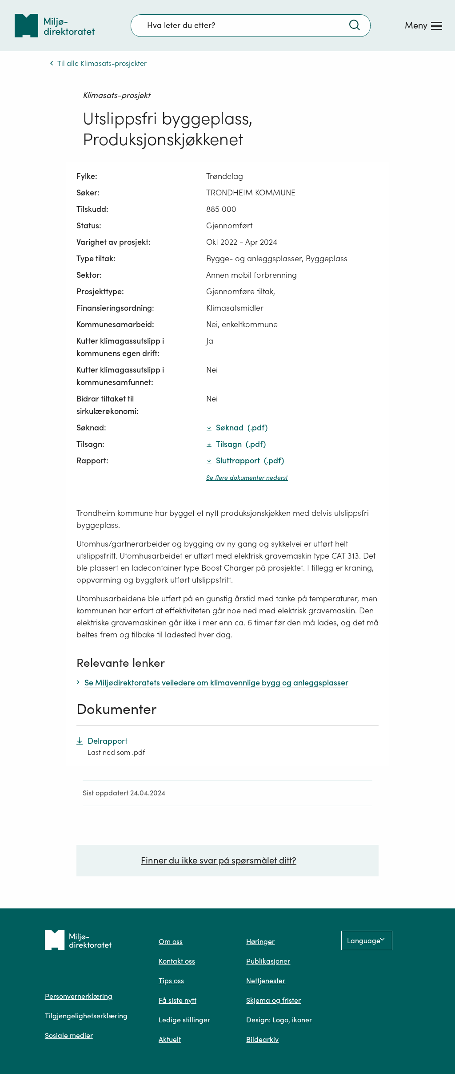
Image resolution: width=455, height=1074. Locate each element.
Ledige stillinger (184, 1019)
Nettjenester (265, 980)
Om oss (171, 941)
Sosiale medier (69, 1035)
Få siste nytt (177, 1000)
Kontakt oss (177, 960)
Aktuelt (170, 1039)
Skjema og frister (273, 1000)
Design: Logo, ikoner (279, 1019)
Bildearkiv (262, 1039)
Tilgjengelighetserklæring (86, 1015)
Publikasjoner (268, 960)
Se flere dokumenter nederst (247, 478)
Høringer (260, 941)
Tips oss (171, 980)
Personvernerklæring (78, 996)
